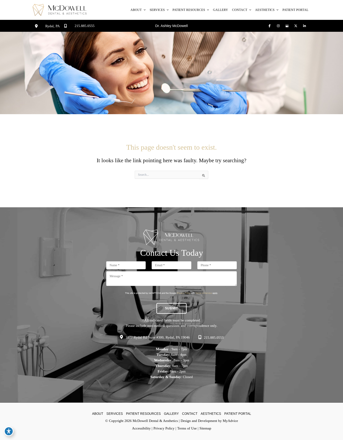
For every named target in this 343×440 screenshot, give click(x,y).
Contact (190, 413)
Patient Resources (143, 413)
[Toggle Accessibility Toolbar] (8, 431)
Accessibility (141, 428)
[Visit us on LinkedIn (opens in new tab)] (304, 26)
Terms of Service (203, 292)
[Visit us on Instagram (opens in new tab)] (278, 26)
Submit (171, 308)
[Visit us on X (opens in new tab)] (296, 26)
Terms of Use (187, 428)
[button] (144, 10)
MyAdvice (230, 421)
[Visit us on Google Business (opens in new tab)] (287, 26)
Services (114, 413)
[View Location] (40, 26)
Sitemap (205, 428)
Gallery (171, 413)
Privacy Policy (184, 292)
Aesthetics (211, 413)
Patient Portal (237, 413)
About (97, 413)
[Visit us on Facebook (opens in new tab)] (270, 26)
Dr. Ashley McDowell (171, 26)
